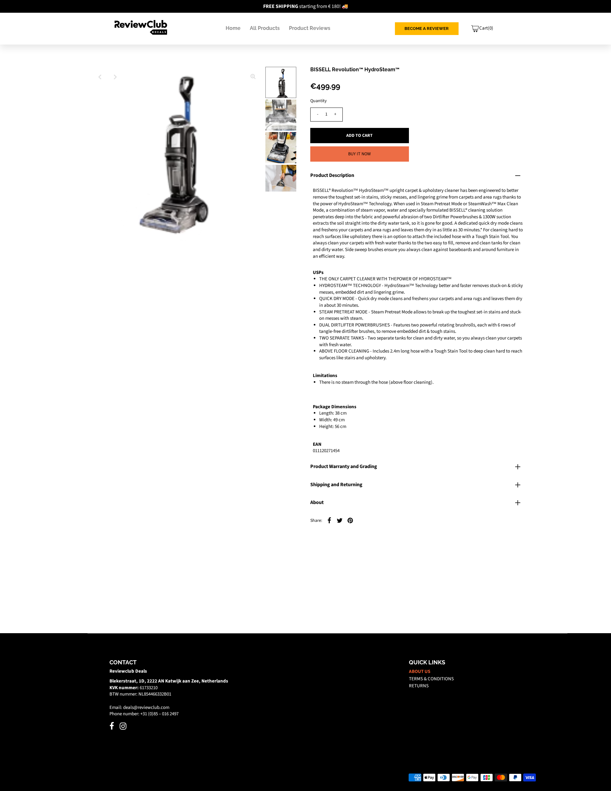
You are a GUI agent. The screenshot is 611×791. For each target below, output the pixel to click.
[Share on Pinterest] (350, 520)
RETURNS (419, 685)
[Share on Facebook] (329, 520)
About (317, 502)
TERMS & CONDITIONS (431, 679)
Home (233, 28)
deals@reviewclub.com (146, 707)
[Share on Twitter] (340, 520)
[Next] (116, 77)
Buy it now (359, 154)
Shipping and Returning (336, 484)
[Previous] (100, 77)
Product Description (332, 175)
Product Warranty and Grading (343, 466)
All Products (265, 28)
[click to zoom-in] (253, 77)
